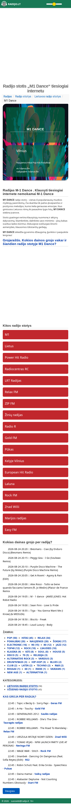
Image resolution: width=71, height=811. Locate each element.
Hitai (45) (27, 637)
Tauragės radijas (13, 722)
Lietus (9, 346)
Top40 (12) (13, 648)
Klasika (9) (14, 651)
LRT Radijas (13, 380)
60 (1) (28, 668)
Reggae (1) (13, 668)
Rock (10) (30, 648)
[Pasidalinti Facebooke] (32, 136)
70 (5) (26, 655)
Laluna (9, 484)
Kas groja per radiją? (19, 696)
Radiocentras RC (17, 369)
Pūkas (9, 449)
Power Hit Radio (16, 357)
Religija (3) (40, 655)
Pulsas (8, 768)
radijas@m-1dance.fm (27, 171)
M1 (7, 334)
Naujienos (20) (39, 641)
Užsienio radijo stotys (22, 689)
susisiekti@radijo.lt (20, 801)
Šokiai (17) (59, 641)
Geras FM (56, 703)
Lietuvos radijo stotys (47, 96)
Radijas (7, 96)
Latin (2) (27, 665)
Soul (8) (43, 651)
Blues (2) (56, 662)
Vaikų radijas (42, 773)
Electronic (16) (17, 644)
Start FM (33, 782)
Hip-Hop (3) (39, 662)
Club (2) (12, 665)
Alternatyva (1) (36, 672)
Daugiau (10, 791)
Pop (35, 162)
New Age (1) (14, 672)
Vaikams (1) (57, 668)
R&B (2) (59, 665)
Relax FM (11, 392)
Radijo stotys (23, 96)
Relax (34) (44, 637)
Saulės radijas (49, 713)
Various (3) (45, 658)
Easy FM (11, 530)
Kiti (38, 162)
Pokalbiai (45, 162)
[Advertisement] (35, 45)
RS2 (27, 759)
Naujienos (21, 162)
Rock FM (11, 495)
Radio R (10, 426)
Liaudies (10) (48, 648)
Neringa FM (23, 745)
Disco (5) (12, 655)
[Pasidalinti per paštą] (37, 136)
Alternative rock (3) (20, 658)
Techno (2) (43, 665)
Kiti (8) (29, 651)
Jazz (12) (61, 644)
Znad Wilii (12, 507)
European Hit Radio (19, 472)
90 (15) (35, 644)
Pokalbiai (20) (16, 641)
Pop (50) (12, 637)
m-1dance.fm (23, 168)
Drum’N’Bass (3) (17, 662)
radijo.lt (14, 4)
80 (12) (48, 644)
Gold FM (11, 438)
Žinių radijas (14, 415)
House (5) (59, 651)
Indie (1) (41, 668)
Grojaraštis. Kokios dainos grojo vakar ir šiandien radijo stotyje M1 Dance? (35, 242)
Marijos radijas (15, 518)
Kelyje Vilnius (14, 461)
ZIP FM (10, 403)
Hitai (29, 162)
